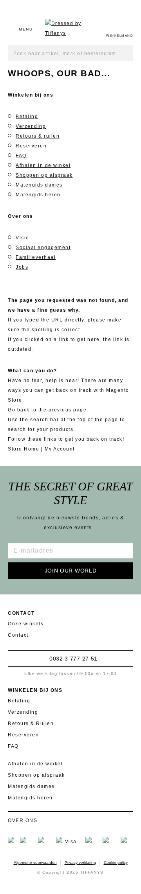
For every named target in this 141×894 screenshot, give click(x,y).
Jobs (22, 267)
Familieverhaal (36, 257)
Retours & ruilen (38, 136)
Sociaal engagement (43, 247)
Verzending (31, 126)
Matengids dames (39, 185)
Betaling (27, 116)
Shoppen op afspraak (44, 175)
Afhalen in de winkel (43, 165)
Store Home (23, 449)
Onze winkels (25, 624)
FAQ (21, 155)
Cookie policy (116, 862)
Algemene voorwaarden (35, 862)
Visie (22, 238)
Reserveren (31, 146)
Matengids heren (38, 194)
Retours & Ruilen (31, 723)
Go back (19, 410)
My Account (60, 449)
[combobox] (70, 53)
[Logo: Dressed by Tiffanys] (69, 28)
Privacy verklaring (80, 862)
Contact (18, 635)
